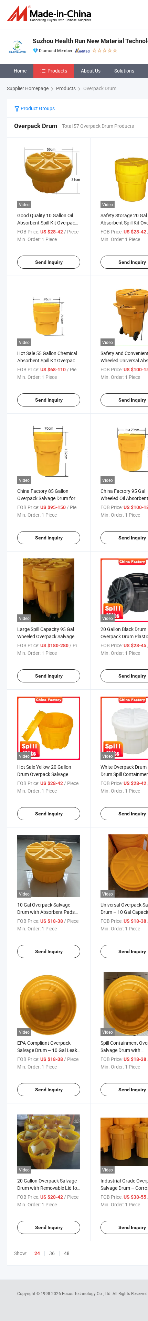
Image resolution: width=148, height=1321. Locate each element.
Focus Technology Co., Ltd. (87, 1293)
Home (20, 70)
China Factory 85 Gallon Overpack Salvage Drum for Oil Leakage (46, 498)
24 (37, 1253)
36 (52, 1253)
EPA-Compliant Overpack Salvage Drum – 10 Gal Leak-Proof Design (47, 1050)
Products (57, 70)
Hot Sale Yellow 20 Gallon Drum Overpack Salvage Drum (44, 774)
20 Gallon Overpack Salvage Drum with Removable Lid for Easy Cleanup (48, 1187)
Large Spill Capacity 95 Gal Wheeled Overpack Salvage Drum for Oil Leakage (45, 636)
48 (67, 1253)
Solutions (124, 70)
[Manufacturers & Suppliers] (50, 14)
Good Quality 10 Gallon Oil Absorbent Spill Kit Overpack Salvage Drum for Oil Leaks (47, 222)
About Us (91, 70)
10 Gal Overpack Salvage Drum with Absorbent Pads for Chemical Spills (46, 911)
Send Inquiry (49, 262)
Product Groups (37, 108)
